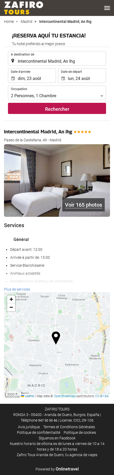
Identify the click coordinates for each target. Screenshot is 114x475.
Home (9, 21)
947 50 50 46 (47, 420)
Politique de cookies (80, 432)
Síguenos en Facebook (57, 438)
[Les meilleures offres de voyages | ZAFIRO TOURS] (23, 8)
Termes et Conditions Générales (69, 427)
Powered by (57, 469)
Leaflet (29, 396)
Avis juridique (29, 427)
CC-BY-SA (102, 396)
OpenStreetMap (65, 396)
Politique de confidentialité (38, 432)
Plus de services (17, 289)
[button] (107, 8)
